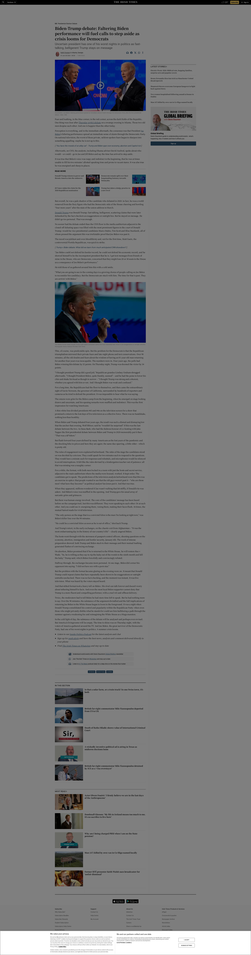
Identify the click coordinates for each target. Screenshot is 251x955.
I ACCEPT (186, 940)
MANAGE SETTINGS (186, 945)
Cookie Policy (62, 946)
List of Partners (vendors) (124, 942)
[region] (125, 943)
